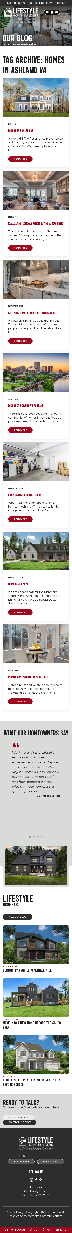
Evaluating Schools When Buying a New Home (35, 223)
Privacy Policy (15, 1212)
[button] (47, 12)
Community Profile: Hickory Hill (28, 677)
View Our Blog (17, 916)
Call (35, 1229)
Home (6, 44)
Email (63, 1229)
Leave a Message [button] (18, 1117)
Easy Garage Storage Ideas (24, 494)
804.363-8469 (21, 1161)
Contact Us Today (19, 1122)
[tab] (30, 837)
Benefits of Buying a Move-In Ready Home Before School (32, 1082)
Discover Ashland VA (20, 130)
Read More (20, 159)
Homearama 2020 (18, 584)
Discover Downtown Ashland (26, 405)
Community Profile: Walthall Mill (27, 970)
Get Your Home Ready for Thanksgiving (32, 312)
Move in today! (55, 2)
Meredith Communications (45, 1216)
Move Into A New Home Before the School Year (32, 1024)
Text (47, 1229)
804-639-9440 (51, 1161)
